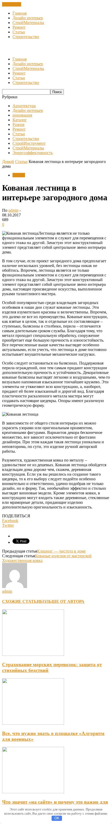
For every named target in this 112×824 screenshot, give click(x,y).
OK (56, 818)
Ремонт (19, 27)
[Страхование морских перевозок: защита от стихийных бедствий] (33, 654)
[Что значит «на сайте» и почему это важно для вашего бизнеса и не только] (33, 792)
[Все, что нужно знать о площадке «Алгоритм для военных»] (33, 723)
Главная (20, 13)
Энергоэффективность (33, 152)
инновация (22, 115)
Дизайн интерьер (28, 18)
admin (13, 210)
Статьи (19, 32)
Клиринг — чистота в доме (61, 551)
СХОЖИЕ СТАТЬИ (21, 601)
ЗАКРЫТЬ (11, 4)
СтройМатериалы (28, 22)
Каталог (20, 120)
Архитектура (24, 106)
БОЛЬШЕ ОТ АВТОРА (62, 601)
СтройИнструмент (29, 143)
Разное (18, 124)
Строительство (26, 36)
